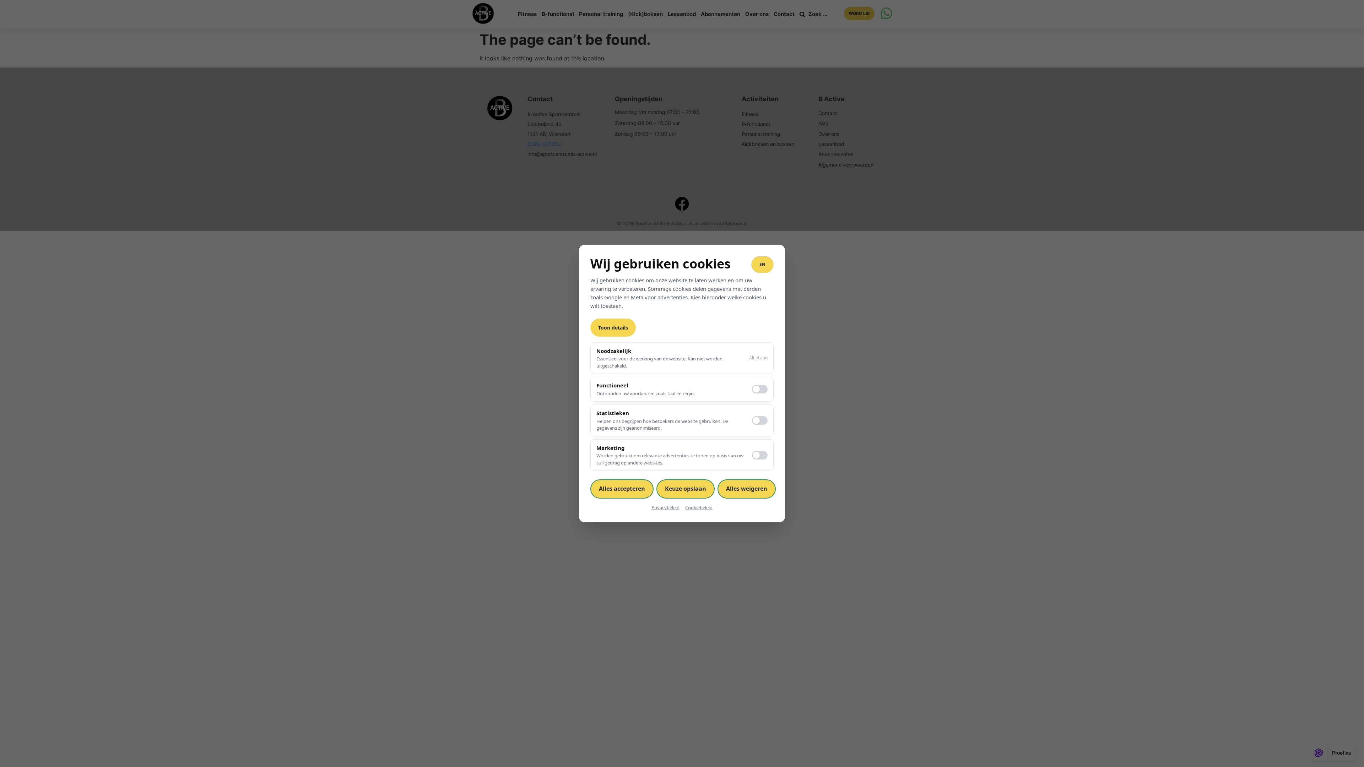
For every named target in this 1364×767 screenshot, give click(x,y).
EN (762, 264)
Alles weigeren (746, 489)
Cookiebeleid (699, 507)
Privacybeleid (665, 507)
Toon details (613, 327)
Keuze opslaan (685, 489)
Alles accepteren (622, 489)
